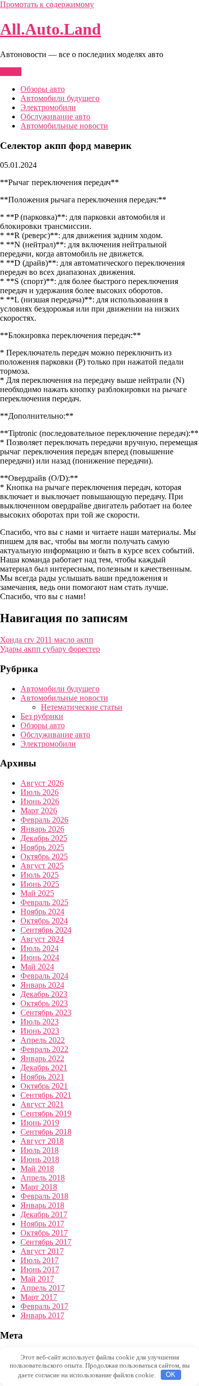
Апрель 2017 (42, 1288)
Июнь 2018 (39, 1159)
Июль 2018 (39, 1150)
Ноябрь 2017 (42, 1223)
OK (171, 1374)
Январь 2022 (42, 1058)
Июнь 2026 (39, 801)
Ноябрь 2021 (42, 1076)
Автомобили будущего (60, 98)
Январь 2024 (42, 985)
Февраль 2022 (44, 1049)
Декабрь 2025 (43, 838)
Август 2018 (42, 1141)
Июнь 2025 (39, 884)
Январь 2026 (42, 829)
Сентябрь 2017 (45, 1242)
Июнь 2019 (39, 1122)
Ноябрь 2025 (42, 847)
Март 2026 (38, 810)
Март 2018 (38, 1187)
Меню (10, 71)
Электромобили (48, 107)
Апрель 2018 (42, 1177)
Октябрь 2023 (44, 1003)
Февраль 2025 (44, 902)
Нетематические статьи (81, 707)
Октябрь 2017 (44, 1232)
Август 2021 (42, 1104)
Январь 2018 (42, 1205)
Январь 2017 (42, 1315)
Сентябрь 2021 (45, 1095)
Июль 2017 (39, 1260)
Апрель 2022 (42, 1040)
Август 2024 (42, 939)
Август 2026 (42, 783)
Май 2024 (37, 966)
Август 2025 (42, 865)
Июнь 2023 (39, 1030)
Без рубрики (41, 716)
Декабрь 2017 (43, 1214)
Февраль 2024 (44, 975)
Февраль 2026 (44, 819)
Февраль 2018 (44, 1196)
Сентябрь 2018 (45, 1131)
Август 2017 (42, 1251)
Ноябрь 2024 (42, 911)
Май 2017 (37, 1278)
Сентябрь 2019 (45, 1113)
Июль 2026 (39, 792)
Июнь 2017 (39, 1269)
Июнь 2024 (39, 957)
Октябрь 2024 (44, 920)
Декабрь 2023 (43, 994)
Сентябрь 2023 (45, 1012)
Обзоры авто (42, 89)
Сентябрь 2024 (45, 930)
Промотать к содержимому (47, 4)
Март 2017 (38, 1297)
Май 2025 (37, 893)
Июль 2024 (39, 948)
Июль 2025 (39, 874)
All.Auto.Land (50, 29)
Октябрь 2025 (44, 856)
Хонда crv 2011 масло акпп (46, 639)
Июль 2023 (39, 1021)
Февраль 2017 (44, 1306)
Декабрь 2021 (43, 1067)
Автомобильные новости (64, 125)
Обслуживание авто (55, 116)
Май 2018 (37, 1168)
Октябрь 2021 (44, 1086)
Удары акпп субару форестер (50, 649)
